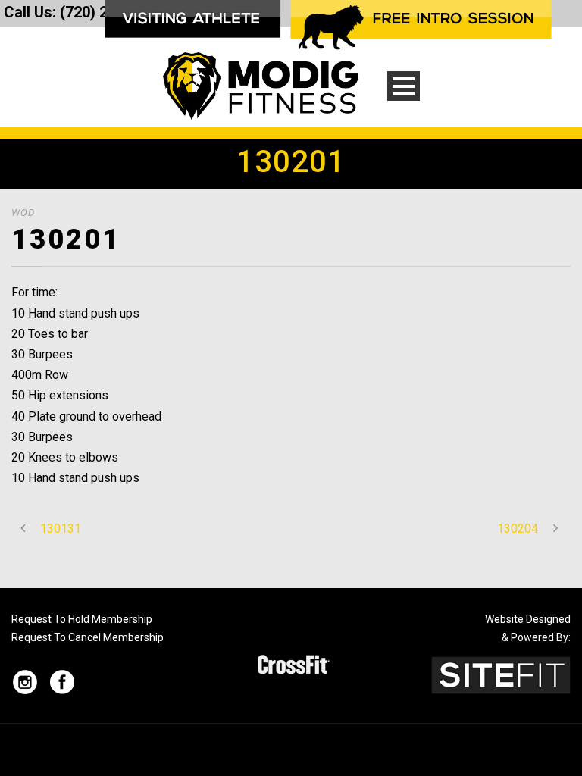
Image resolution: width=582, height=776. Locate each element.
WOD (23, 212)
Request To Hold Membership (81, 619)
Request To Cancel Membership (87, 637)
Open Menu (403, 86)
